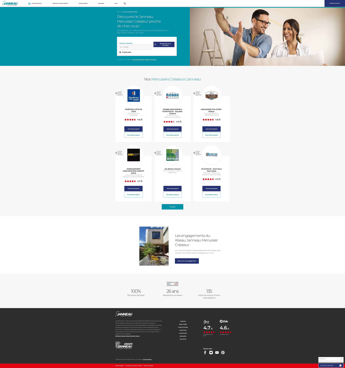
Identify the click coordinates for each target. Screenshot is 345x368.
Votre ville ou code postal (125, 43)
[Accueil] (10, 3)
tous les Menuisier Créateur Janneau (144, 59)
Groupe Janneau (147, 359)
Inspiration (183, 330)
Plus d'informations (133, 135)
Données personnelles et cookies (134, 365)
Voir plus (172, 207)
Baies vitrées (183, 324)
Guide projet (183, 333)
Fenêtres (183, 321)
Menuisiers (183, 336)
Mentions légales (119, 365)
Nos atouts (183, 339)
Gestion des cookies (148, 365)
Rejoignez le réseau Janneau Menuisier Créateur (127, 336)
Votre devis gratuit (133, 129)
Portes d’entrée (183, 327)
